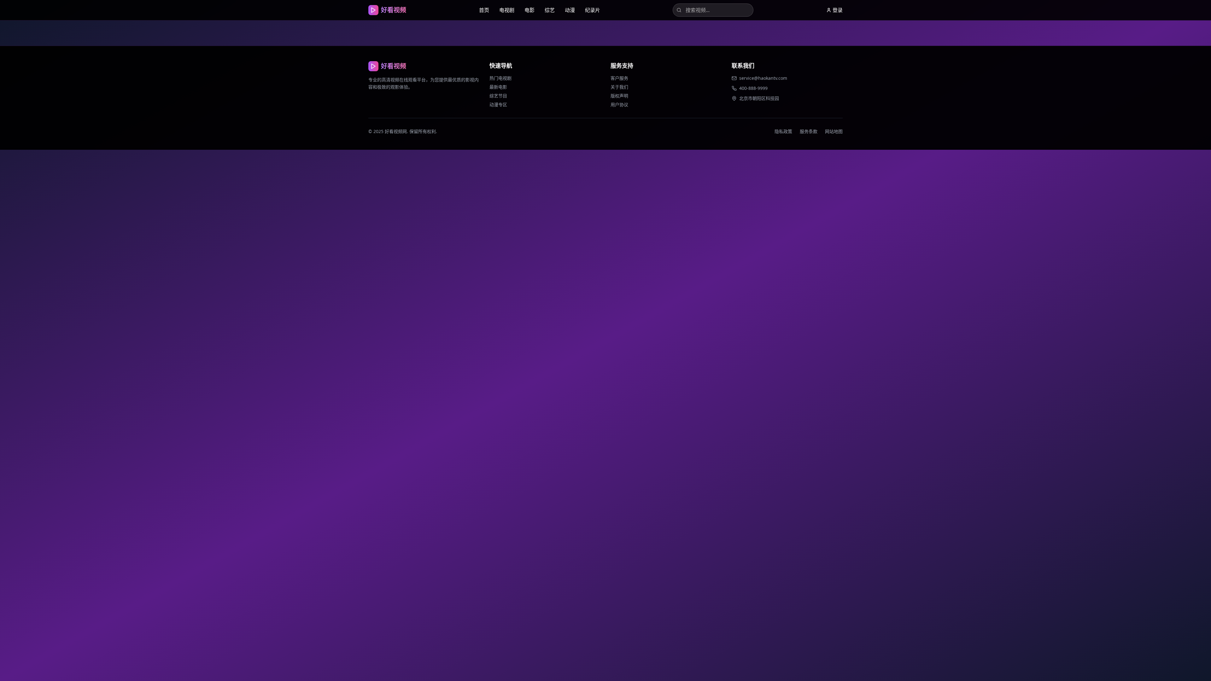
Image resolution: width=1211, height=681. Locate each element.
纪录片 (592, 10)
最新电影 (498, 87)
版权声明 (619, 96)
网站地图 (834, 131)
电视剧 (506, 10)
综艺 (550, 10)
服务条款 (808, 131)
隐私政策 (783, 131)
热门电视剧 (500, 78)
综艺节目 (498, 96)
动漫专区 (498, 105)
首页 (484, 10)
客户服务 (619, 78)
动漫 (570, 10)
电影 (529, 10)
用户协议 (619, 105)
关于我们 (619, 87)
